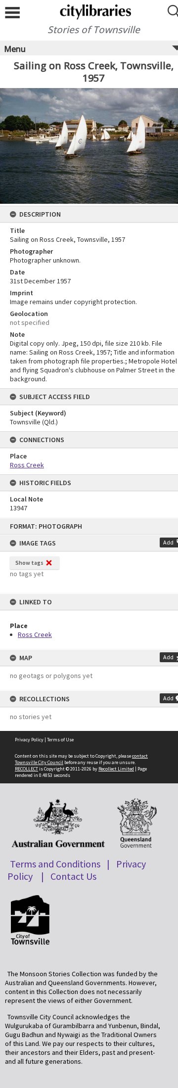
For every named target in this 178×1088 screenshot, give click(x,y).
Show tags (29, 562)
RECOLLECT (26, 769)
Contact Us (73, 876)
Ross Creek (35, 634)
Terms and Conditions (55, 864)
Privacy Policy (29, 739)
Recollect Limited (116, 769)
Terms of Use (60, 739)
